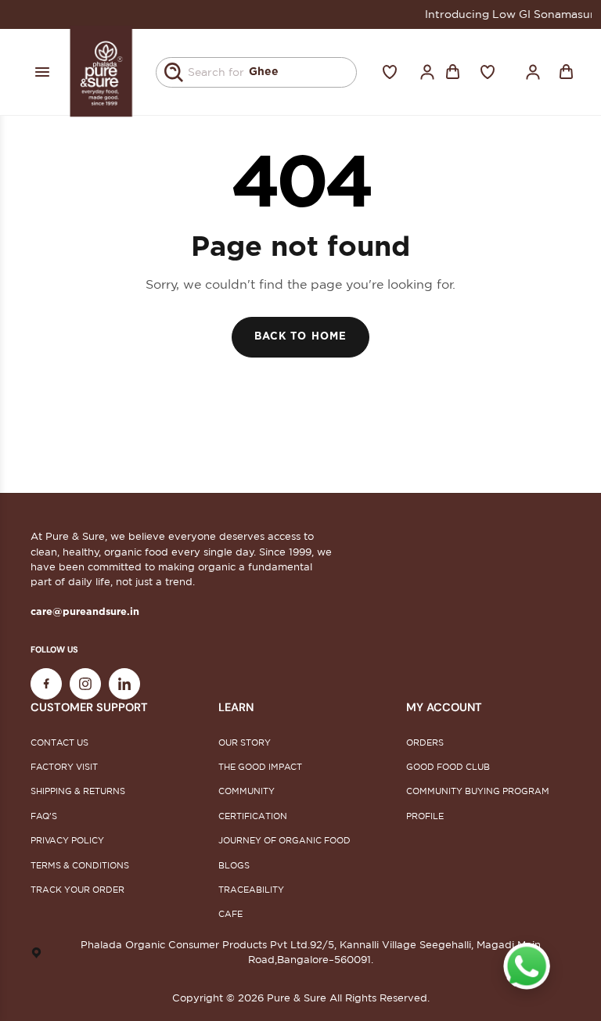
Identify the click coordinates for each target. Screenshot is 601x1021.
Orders (425, 742)
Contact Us (59, 742)
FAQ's (44, 816)
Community (246, 791)
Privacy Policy (67, 840)
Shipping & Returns (78, 791)
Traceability (251, 889)
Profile (425, 816)
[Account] (427, 72)
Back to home (300, 337)
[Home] (102, 72)
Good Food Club (448, 766)
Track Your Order (77, 889)
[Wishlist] (389, 72)
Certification (252, 816)
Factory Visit (64, 766)
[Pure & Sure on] (124, 683)
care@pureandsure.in (85, 612)
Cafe (230, 914)
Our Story (244, 742)
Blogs (234, 865)
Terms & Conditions (80, 865)
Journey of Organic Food (284, 840)
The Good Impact (260, 766)
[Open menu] (42, 72)
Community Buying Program (477, 791)
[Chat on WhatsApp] (526, 966)
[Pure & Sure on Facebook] (46, 683)
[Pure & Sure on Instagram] (85, 683)
